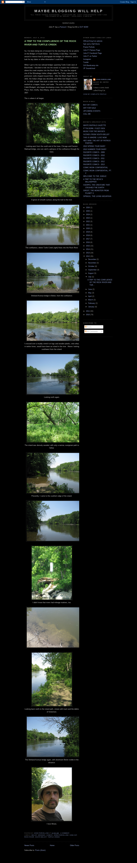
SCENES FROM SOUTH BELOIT (96, 134)
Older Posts (74, 845)
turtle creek (54, 837)
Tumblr (86, 62)
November (92, 263)
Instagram (87, 59)
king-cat (73, 835)
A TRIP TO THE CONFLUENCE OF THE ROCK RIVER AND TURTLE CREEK (50, 43)
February (92, 303)
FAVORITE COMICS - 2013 (94, 164)
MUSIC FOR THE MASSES (94, 131)
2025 (88, 211)
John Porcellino (103, 79)
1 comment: (65, 833)
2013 (88, 253)
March (91, 300)
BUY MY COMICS (90, 105)
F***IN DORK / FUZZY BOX (94, 128)
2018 (88, 235)
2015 (88, 246)
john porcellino (61, 835)
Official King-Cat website (92, 41)
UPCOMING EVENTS (91, 111)
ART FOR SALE (89, 108)
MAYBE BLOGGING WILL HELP (68, 11)
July (90, 277)
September (92, 270)
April (90, 296)
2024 (88, 214)
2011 (88, 311)
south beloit (41, 837)
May (90, 293)
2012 (88, 256)
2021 (88, 225)
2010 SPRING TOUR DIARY (94, 146)
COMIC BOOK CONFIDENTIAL (95, 167)
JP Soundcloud (89, 68)
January (91, 307)
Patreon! (63, 27)
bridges (41, 835)
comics (49, 835)
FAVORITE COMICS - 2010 (94, 155)
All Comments (92, 331)
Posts (89, 327)
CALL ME (87, 114)
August (91, 273)
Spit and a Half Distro (91, 44)
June (90, 289)
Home (52, 845)
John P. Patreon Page (91, 50)
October (91, 266)
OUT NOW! (83, 27)
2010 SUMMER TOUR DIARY (94, 149)
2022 (88, 221)
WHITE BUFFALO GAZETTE (94, 125)
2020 (88, 228)
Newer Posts (29, 845)
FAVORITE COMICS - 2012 (94, 161)
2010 (88, 315)
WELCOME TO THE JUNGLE (94, 176)
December (92, 259)
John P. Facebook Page (92, 53)
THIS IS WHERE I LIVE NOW (95, 138)
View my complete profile (94, 94)
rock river (29, 837)
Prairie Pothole (89, 47)
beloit (34, 835)
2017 (88, 239)
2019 (88, 232)
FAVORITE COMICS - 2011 (93, 158)
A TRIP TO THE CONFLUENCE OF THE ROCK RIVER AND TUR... (99, 282)
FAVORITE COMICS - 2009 (94, 152)
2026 (88, 208)
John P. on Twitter (90, 56)
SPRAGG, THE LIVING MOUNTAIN (97, 196)
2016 (88, 242)
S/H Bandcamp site (90, 65)
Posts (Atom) (40, 850)
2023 (88, 218)
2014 (88, 249)
